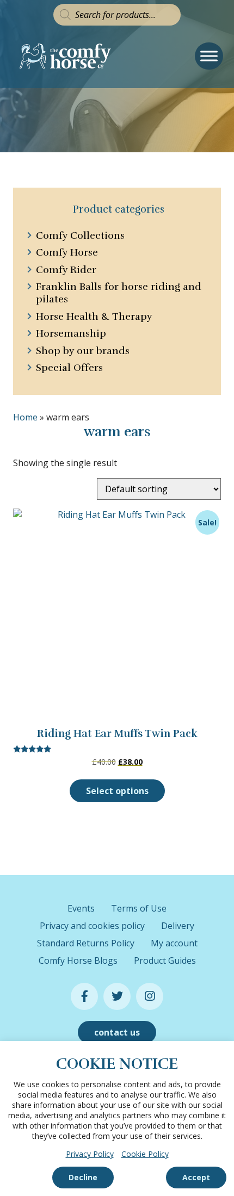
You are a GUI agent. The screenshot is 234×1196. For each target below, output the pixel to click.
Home (25, 417)
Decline (83, 1177)
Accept (196, 1177)
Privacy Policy (90, 1154)
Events (81, 908)
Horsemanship (71, 333)
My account (174, 943)
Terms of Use (139, 908)
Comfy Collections (80, 235)
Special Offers (69, 368)
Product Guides (165, 960)
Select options (117, 791)
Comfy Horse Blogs (78, 960)
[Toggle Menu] (209, 56)
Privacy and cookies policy (92, 926)
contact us (117, 1032)
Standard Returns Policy (85, 943)
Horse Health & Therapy (94, 317)
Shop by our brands (83, 351)
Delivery (177, 926)
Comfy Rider (66, 270)
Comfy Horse (67, 252)
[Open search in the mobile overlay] (117, 15)
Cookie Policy (145, 1154)
